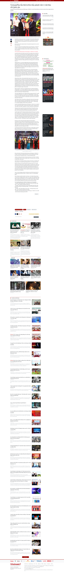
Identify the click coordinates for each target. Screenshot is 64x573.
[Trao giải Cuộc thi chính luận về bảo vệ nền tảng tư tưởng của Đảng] (36, 345)
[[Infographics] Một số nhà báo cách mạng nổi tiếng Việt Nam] (15, 243)
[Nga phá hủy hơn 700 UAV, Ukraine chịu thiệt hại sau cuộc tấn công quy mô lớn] (51, 125)
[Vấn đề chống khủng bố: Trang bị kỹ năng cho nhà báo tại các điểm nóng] (36, 448)
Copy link (11, 45)
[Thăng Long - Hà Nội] (50, 0)
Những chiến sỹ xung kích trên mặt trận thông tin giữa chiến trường (35, 231)
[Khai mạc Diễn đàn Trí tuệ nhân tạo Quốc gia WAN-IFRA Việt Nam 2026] (36, 465)
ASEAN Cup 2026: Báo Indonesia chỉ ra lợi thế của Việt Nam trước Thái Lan (20, 309)
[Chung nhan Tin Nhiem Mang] (50, 565)
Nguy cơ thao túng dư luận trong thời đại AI (18, 402)
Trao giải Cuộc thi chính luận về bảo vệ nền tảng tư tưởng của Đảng (20, 344)
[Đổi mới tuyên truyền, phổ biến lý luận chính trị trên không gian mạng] (36, 354)
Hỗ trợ (36, 563)
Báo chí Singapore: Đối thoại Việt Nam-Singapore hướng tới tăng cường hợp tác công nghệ (20, 300)
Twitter (11, 41)
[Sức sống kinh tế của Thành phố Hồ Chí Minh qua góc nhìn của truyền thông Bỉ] (36, 439)
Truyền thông (16, 2)
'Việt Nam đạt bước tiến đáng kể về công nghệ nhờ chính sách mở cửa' (20, 386)
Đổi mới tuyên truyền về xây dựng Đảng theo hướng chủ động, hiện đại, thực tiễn (20, 454)
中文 (46, 0)
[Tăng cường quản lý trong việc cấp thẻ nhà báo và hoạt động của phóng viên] (36, 525)
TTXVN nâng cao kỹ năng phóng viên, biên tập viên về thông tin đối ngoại (20, 335)
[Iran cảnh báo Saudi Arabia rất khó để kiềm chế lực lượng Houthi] (51, 132)
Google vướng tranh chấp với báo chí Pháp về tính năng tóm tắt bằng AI (20, 515)
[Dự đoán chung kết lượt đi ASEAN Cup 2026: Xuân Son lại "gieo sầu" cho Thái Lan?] (48, 92)
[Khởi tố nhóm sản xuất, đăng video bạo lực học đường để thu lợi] (48, 79)
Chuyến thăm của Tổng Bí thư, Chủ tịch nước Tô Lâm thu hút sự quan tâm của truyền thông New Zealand (20, 480)
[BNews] (15, 561)
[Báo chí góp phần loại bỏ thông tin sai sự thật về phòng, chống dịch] (15, 225)
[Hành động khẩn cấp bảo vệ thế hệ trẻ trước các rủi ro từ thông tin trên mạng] (36, 534)
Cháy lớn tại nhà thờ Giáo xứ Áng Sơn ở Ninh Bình (46, 118)
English (39, 0)
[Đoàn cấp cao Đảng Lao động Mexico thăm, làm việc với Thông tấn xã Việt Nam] (36, 363)
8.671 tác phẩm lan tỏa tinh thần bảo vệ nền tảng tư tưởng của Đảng (20, 411)
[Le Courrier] (44, 561)
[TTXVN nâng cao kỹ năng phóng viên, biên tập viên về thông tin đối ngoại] (36, 337)
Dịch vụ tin (45, 563)
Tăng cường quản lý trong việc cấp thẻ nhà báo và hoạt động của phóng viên (20, 524)
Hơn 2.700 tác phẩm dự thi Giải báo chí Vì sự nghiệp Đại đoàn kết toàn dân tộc (20, 420)
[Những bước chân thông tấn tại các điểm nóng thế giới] (26, 243)
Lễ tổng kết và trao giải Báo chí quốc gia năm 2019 (25, 231)
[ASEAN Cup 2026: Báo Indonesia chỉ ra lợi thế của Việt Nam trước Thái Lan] (36, 311)
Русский (48, 0)
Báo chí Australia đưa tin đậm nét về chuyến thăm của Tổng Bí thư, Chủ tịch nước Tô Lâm (20, 549)
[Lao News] (22, 561)
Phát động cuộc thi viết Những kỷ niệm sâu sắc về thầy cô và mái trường (20, 429)
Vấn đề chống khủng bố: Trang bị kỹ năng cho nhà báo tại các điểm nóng (20, 446)
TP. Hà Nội (21, 211)
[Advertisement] (27, 201)
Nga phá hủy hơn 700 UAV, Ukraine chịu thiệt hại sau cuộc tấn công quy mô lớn (46, 125)
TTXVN (42, 563)
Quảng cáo (48, 563)
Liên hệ (52, 563)
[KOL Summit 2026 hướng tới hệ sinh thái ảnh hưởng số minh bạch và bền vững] (36, 491)
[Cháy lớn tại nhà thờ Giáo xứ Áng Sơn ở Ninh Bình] (51, 119)
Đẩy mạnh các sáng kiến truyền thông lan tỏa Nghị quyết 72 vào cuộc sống (20, 318)
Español (44, 0)
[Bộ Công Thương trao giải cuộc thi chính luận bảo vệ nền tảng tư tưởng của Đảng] (36, 508)
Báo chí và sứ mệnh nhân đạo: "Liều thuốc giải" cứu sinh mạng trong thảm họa (20, 395)
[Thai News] (24, 561)
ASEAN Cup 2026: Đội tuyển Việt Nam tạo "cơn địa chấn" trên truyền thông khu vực (48, 24)
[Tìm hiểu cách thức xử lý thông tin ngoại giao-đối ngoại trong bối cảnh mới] (36, 328)
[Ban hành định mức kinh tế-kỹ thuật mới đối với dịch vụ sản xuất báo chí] (36, 543)
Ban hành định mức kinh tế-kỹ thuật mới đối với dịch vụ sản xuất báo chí (20, 541)
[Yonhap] (33, 561)
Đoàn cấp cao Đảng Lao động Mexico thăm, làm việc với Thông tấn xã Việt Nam (20, 361)
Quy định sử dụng (31, 563)
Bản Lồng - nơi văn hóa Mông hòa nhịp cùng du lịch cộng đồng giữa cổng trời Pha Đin (48, 33)
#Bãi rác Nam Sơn (34, 209)
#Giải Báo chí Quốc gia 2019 (18, 209)
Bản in (11, 43)
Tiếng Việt (37, 0)
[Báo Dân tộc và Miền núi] (11, 561)
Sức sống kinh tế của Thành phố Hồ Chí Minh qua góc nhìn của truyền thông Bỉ (20, 437)
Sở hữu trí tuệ (26, 563)
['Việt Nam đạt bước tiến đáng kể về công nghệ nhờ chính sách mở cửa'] (36, 388)
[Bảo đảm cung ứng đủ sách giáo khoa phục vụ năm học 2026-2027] (48, 63)
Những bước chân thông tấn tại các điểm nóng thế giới (25, 248)
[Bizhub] (18, 561)
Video (45, 74)
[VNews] (53, 561)
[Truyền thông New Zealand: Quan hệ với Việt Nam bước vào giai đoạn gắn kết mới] (36, 499)
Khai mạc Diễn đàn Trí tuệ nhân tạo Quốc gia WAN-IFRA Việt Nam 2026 (20, 463)
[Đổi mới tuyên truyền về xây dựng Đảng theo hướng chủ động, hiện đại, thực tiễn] (36, 456)
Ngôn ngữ (39, 563)
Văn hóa (11, 2)
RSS (34, 563)
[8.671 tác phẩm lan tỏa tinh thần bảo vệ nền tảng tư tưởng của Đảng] (36, 413)
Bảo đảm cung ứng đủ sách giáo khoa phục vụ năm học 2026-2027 (48, 69)
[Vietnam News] (39, 561)
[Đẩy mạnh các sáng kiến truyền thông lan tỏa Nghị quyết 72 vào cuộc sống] (36, 319)
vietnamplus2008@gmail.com (29, 568)
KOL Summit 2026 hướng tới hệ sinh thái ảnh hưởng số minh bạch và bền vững (20, 489)
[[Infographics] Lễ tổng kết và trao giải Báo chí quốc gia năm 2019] (26, 225)
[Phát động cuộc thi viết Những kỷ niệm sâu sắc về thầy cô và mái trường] (36, 431)
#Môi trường (16, 211)
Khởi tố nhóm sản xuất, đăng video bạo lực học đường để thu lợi (47, 85)
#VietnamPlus (28, 209)
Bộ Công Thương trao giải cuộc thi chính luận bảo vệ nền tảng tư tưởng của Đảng (20, 506)
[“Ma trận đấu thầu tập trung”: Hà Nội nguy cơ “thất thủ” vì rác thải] (26, 51)
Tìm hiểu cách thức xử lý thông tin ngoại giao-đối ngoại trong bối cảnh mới (20, 326)
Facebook (11, 39)
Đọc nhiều (45, 13)
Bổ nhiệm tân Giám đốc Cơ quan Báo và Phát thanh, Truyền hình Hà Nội (48, 20)
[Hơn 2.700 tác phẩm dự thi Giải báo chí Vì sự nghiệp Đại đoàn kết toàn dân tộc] (36, 422)
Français (42, 0)
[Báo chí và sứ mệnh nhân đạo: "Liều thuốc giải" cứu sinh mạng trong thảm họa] (36, 397)
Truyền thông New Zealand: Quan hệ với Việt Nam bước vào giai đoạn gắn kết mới (20, 498)
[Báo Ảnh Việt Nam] (49, 561)
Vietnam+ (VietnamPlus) (16, 0)
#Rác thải (25, 209)
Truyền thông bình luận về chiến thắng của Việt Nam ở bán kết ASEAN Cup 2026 (20, 369)
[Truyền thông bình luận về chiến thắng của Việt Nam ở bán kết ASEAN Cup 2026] (36, 371)
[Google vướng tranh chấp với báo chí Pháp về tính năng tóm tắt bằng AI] (36, 517)
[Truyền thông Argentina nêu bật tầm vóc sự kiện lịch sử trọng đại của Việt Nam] (36, 380)
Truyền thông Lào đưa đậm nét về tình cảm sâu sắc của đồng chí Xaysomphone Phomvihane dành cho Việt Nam (20, 472)
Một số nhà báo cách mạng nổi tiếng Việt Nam (14, 248)
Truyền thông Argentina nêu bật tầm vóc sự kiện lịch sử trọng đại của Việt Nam (20, 378)
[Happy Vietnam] (27, 561)
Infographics (46, 58)
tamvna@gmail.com (41, 566)
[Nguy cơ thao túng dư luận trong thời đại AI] (36, 405)
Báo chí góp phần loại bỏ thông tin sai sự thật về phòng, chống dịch (14, 231)
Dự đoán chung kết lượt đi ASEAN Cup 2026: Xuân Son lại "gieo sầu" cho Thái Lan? (48, 98)
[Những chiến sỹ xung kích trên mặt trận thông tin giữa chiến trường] (36, 225)
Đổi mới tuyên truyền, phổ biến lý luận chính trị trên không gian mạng (19, 352)
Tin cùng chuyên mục (15, 298)
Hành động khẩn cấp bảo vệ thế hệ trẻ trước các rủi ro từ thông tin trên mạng (20, 532)
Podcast (45, 115)
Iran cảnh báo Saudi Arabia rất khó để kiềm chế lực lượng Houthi (45, 132)
